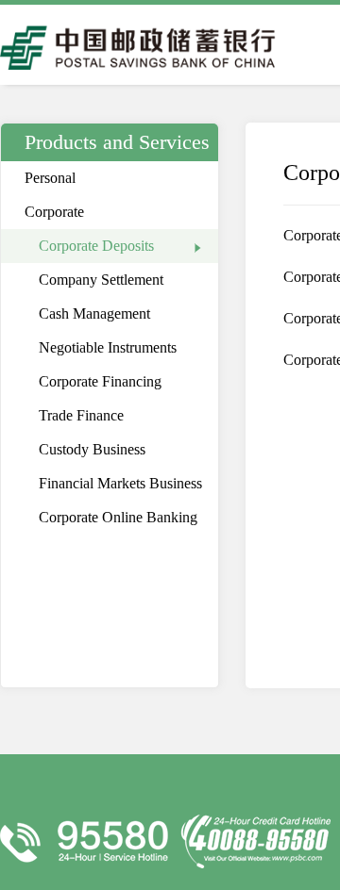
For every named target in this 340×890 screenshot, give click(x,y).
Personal (50, 178)
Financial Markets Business (120, 483)
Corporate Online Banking (118, 517)
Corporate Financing (100, 381)
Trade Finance (81, 415)
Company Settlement (101, 280)
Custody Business (92, 449)
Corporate (54, 212)
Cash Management (94, 313)
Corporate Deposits (96, 246)
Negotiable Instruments (108, 347)
